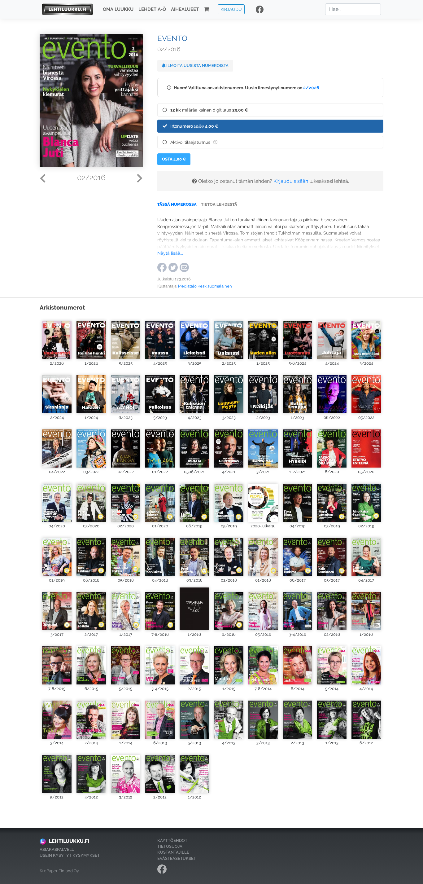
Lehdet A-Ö (152, 9)
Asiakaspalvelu (57, 849)
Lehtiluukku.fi (69, 841)
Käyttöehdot (172, 840)
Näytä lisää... (170, 253)
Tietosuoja (169, 846)
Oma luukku (118, 9)
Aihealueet (185, 9)
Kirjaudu (231, 9)
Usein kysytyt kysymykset (70, 855)
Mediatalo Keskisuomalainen (205, 286)
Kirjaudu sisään (290, 181)
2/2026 (311, 87)
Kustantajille (173, 852)
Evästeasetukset (176, 858)
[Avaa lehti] (57, 337)
